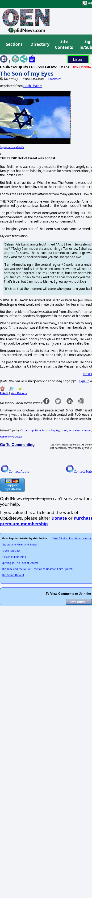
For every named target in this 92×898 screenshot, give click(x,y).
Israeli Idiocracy (11, 550)
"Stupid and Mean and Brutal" (20, 544)
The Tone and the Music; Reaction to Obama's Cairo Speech (37, 569)
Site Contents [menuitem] (64, 44)
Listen (78, 59)
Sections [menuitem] (14, 44)
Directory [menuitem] (39, 44)
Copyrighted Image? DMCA (12, 147)
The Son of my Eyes (27, 73)
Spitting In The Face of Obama (20, 562)
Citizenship (27, 430)
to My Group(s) (11, 436)
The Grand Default (13, 575)
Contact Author (20, 471)
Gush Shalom (32, 86)
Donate (59, 518)
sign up (84, 381)
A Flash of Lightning (14, 556)
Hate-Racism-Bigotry (47, 430)
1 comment (54, 79)
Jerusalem (74, 430)
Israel (64, 430)
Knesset (86, 430)
